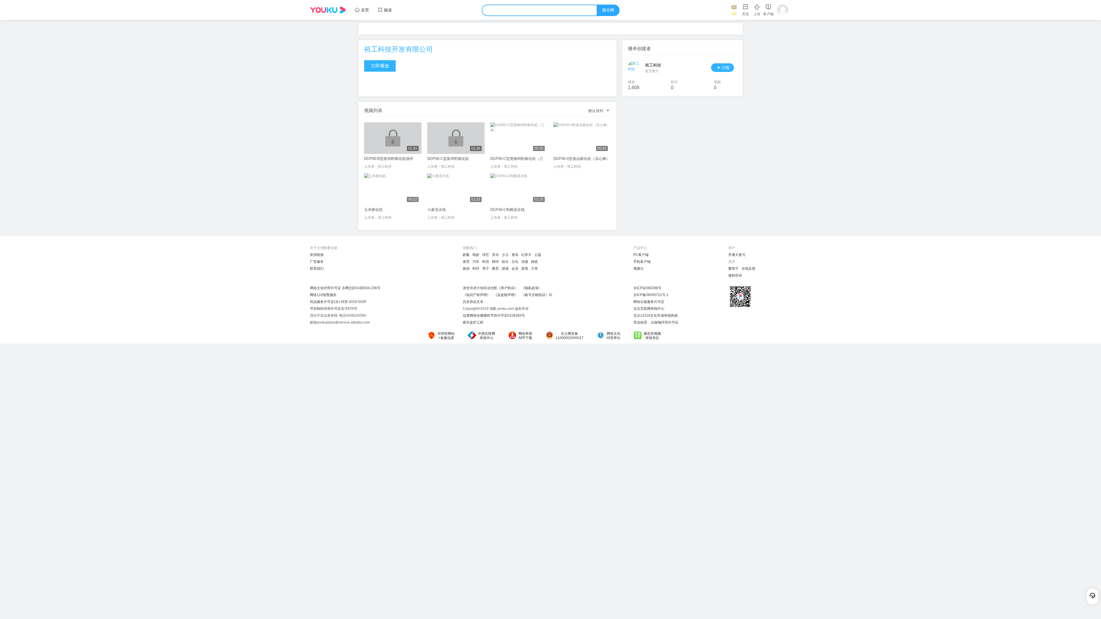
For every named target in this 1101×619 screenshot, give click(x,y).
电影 (476, 255)
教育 (495, 269)
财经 (495, 262)
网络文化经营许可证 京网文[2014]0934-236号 (345, 288)
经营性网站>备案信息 (446, 336)
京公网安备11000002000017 (569, 336)
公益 (537, 255)
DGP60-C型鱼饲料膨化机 (448, 158)
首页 (365, 10)
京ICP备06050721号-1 (651, 295)
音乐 (495, 255)
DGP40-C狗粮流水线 (507, 209)
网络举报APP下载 (525, 336)
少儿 (505, 255)
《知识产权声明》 (476, 295)
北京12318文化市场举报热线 (655, 316)
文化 (515, 262)
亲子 (485, 269)
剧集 (466, 255)
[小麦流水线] (456, 189)
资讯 (515, 255)
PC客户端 (641, 255)
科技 (485, 262)
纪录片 (526, 255)
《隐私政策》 (531, 288)
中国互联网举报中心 (486, 336)
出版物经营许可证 (664, 322)
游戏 (505, 269)
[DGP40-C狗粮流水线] (519, 189)
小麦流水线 (436, 209)
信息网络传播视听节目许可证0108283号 (494, 316)
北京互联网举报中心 (648, 309)
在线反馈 (748, 269)
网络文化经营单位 (613, 336)
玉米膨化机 (373, 209)
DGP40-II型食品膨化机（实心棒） (581, 158)
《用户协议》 (507, 288)
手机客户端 (642, 262)
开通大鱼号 (736, 255)
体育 (466, 262)
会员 (515, 269)
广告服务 (317, 262)
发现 (524, 269)
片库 (534, 269)
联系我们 (317, 269)
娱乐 (505, 262)
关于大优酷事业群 (323, 248)
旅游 (466, 269)
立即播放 (380, 65)
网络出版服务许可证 (648, 302)
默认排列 (595, 111)
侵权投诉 (735, 275)
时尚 (476, 269)
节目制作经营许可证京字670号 (333, 309)
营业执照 (640, 322)
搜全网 (608, 10)
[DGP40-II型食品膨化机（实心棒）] (582, 138)
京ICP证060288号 (647, 288)
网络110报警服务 (323, 295)
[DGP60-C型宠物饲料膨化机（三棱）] (519, 138)
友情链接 (317, 255)
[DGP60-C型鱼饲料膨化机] (456, 138)
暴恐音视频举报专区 (652, 336)
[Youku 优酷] (328, 10)
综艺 (485, 255)
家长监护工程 (473, 322)
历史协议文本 (473, 302)
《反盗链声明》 (506, 295)
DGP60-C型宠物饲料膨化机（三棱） (520, 158)
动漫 (524, 262)
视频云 (638, 269)
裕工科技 (385, 166)
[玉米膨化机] (392, 189)
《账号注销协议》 (535, 295)
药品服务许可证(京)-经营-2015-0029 (338, 302)
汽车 (476, 262)
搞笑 (534, 262)
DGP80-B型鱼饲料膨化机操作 (388, 158)
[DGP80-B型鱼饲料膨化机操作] (392, 138)
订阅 (725, 67)
